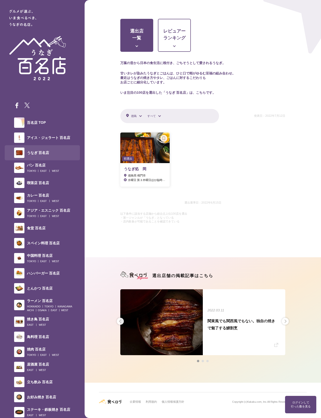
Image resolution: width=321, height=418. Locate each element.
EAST (43, 170)
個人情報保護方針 (173, 401)
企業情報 (135, 401)
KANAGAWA (65, 306)
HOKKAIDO (34, 306)
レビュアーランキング (174, 34)
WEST (55, 170)
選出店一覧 (137, 34)
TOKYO (31, 170)
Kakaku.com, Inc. (257, 401)
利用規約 (151, 401)
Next (285, 321)
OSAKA (42, 310)
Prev (120, 321)
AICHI (30, 310)
